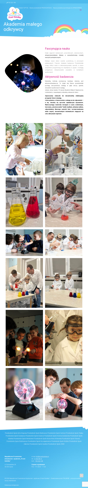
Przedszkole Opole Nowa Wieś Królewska (48, 438)
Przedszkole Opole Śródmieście (17, 441)
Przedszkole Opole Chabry (74, 433)
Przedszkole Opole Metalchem (24, 438)
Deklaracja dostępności (12, 485)
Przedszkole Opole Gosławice (15, 436)
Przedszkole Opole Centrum (57, 433)
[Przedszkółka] (15, 13)
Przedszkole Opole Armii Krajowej (16, 433)
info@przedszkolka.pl (42, 456)
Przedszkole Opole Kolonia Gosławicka (57, 436)
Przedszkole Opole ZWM (56, 444)
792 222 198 (12, 2)
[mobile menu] (80, 10)
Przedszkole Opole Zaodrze (39, 444)
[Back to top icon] (81, 475)
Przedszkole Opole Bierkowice (37, 433)
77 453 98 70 (38, 459)
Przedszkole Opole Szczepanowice (39, 441)
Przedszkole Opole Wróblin (60, 441)
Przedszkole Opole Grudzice (35, 436)
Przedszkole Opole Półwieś (71, 438)
